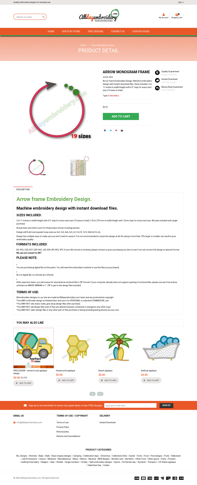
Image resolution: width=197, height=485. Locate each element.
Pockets (172, 459)
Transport (152, 462)
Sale (52, 462)
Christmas (105, 456)
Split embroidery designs (101, 462)
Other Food (141, 459)
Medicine (52, 459)
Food (146, 456)
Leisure (42, 459)
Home (83, 45)
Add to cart (25, 383)
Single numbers (72, 462)
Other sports (153, 459)
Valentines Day (94, 465)
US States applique (167, 462)
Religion (44, 462)
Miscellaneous (64, 459)
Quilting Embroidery (30, 462)
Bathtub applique (149, 370)
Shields (59, 462)
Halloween (176, 456)
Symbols (142, 462)
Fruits (166, 456)
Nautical (92, 459)
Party (163, 459)
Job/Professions (29, 459)
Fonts (139, 456)
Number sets (117, 459)
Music (75, 459)
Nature (83, 459)
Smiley (84, 462)
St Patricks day (129, 462)
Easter (132, 456)
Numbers (129, 459)
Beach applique (105, 370)
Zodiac (106, 465)
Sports (117, 462)
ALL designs (21, 456)
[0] (105, 130)
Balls (47, 456)
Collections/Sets (119, 456)
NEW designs (104, 459)
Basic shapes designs (61, 456)
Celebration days (91, 456)
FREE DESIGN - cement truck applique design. (30, 372)
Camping (77, 456)
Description (23, 189)
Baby (41, 456)
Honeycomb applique (65, 370)
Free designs (156, 456)
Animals (33, 456)
